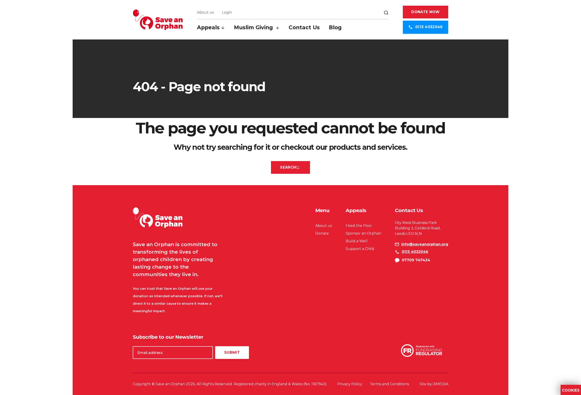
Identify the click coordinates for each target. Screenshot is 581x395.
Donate (322, 233)
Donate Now (425, 12)
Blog (335, 27)
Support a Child (360, 249)
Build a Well (357, 241)
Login (227, 12)
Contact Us (304, 27)
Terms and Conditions (389, 384)
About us (205, 12)
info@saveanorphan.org (424, 244)
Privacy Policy (349, 384)
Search (288, 167)
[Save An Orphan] (158, 20)
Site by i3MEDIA (434, 384)
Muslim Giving (254, 27)
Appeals (208, 27)
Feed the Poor (359, 225)
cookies (571, 390)
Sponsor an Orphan (363, 233)
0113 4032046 (428, 27)
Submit (232, 352)
